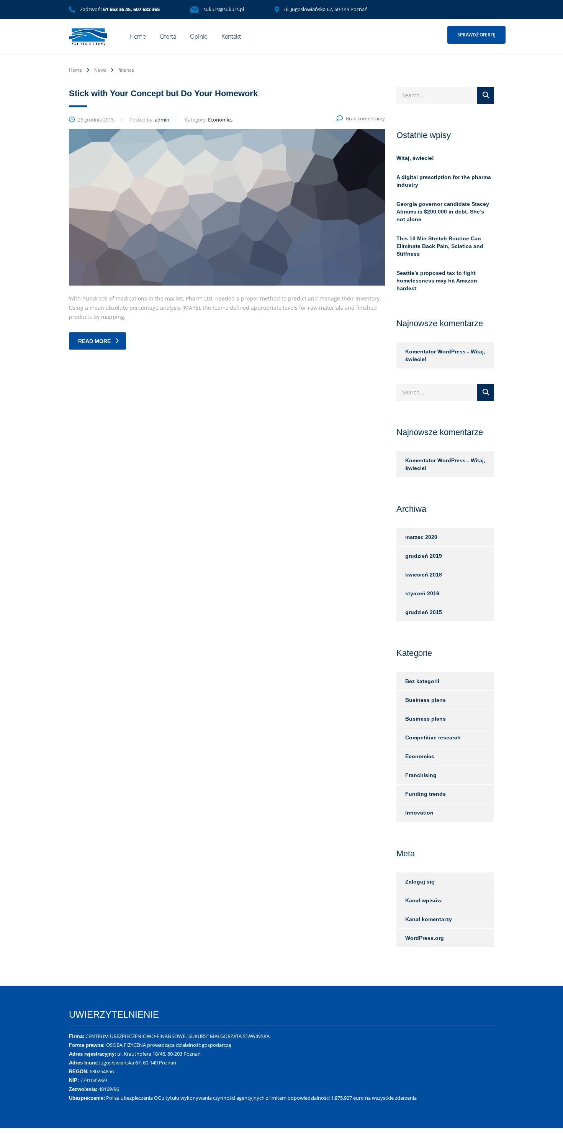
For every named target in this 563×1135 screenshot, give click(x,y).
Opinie (199, 36)
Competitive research (433, 737)
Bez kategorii (422, 681)
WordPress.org (424, 938)
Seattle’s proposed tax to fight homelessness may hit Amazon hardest (436, 280)
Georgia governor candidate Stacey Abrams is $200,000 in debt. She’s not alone (442, 211)
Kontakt (231, 36)
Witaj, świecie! (415, 158)
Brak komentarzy (365, 118)
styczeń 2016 (422, 593)
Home (137, 36)
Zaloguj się (419, 882)
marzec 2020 (421, 537)
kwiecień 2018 (423, 575)
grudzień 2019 (423, 556)
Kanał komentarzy (428, 919)
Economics (419, 756)
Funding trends (425, 794)
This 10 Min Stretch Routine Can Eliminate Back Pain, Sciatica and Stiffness (439, 246)
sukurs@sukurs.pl (223, 9)
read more (94, 341)
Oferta (168, 36)
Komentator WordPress (435, 351)
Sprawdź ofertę (476, 34)
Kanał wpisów (423, 900)
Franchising (421, 775)
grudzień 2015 (423, 612)
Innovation (419, 813)
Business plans (425, 700)
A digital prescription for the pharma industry (443, 181)
